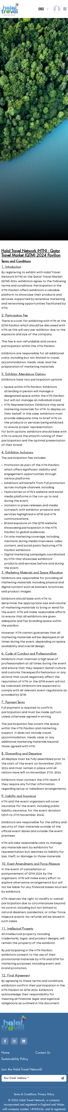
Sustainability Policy (14, 1058)
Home (5, 1052)
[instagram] (14, 1041)
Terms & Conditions (25, 1094)
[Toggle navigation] (65, 9)
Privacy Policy (46, 1094)
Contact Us (42, 1052)
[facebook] (4, 1041)
